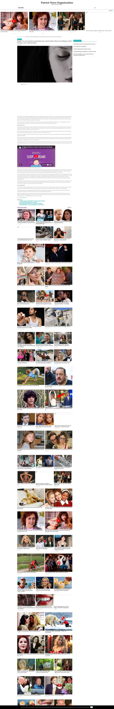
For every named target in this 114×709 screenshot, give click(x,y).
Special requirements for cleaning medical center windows (84, 44)
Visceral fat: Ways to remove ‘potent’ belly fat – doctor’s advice (32, 204)
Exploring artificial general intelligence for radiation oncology (85, 51)
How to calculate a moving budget (80, 46)
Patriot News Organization (57, 2)
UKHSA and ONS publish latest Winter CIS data (82, 49)
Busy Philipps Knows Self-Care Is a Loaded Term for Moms (31, 203)
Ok (91, 707)
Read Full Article (23, 197)
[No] (112, 707)
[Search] (95, 7)
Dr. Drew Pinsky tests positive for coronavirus (28, 202)
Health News (21, 7)
